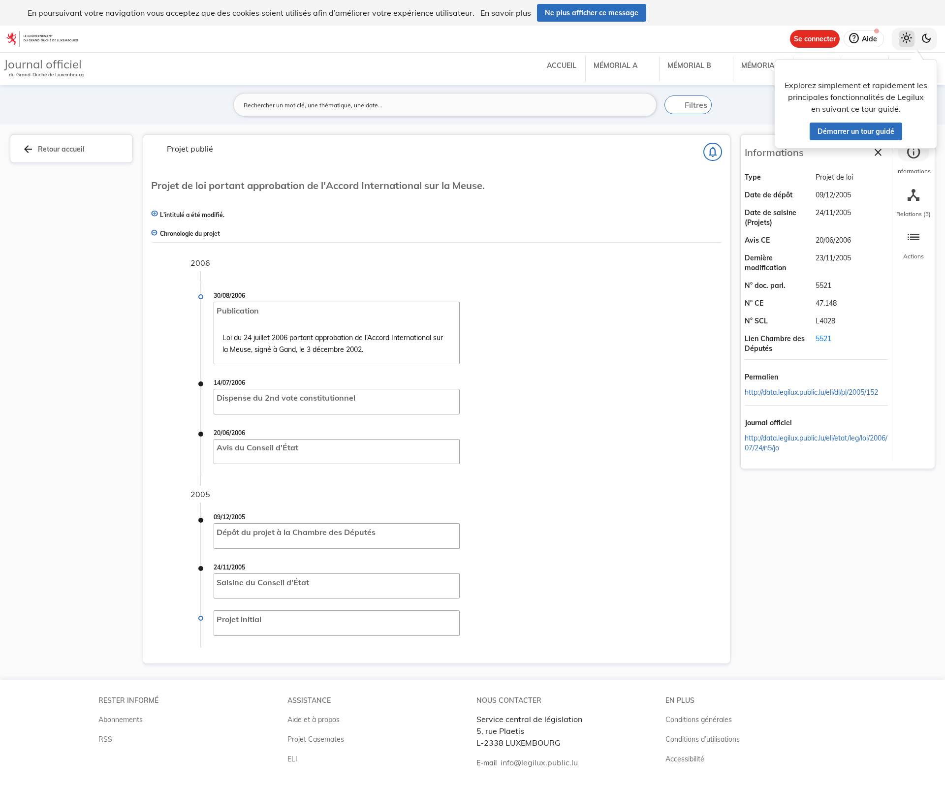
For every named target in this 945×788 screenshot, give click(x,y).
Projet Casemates (315, 739)
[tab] (913, 160)
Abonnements (120, 719)
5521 (823, 338)
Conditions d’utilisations (702, 739)
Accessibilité (684, 759)
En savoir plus (505, 13)
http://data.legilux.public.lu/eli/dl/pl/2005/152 (811, 392)
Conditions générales (698, 719)
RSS (105, 739)
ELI (292, 759)
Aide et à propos (313, 719)
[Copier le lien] (792, 377)
